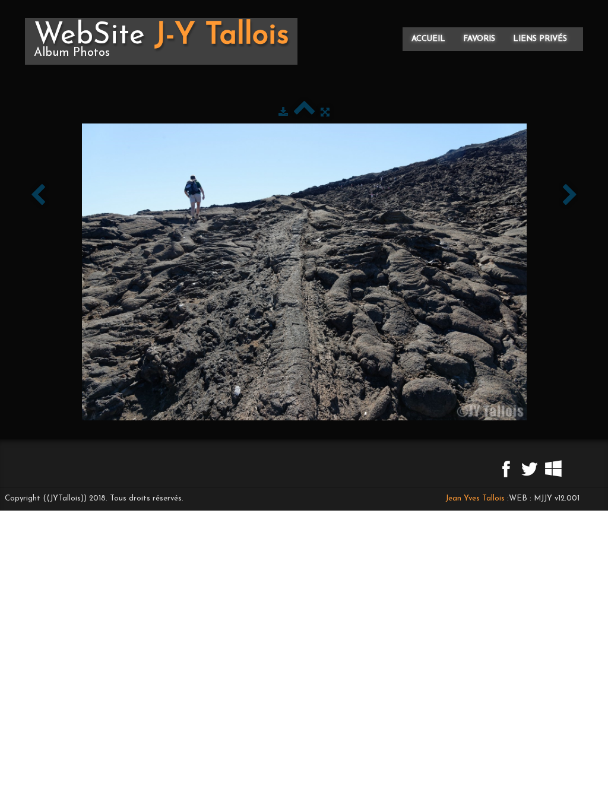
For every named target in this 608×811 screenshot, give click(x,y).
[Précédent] (38, 196)
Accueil (428, 39)
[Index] (304, 112)
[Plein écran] (325, 112)
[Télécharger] (283, 112)
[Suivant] (570, 196)
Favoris (479, 39)
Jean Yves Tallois (475, 498)
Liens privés (540, 39)
